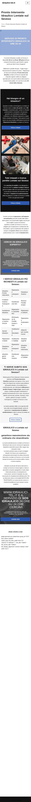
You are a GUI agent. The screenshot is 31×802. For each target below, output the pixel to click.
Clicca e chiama (15, 127)
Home (3, 24)
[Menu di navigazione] (28, 2)
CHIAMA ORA (15, 270)
